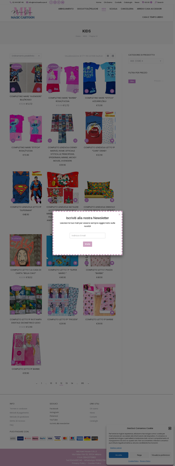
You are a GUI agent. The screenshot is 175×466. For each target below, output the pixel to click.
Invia (87, 244)
